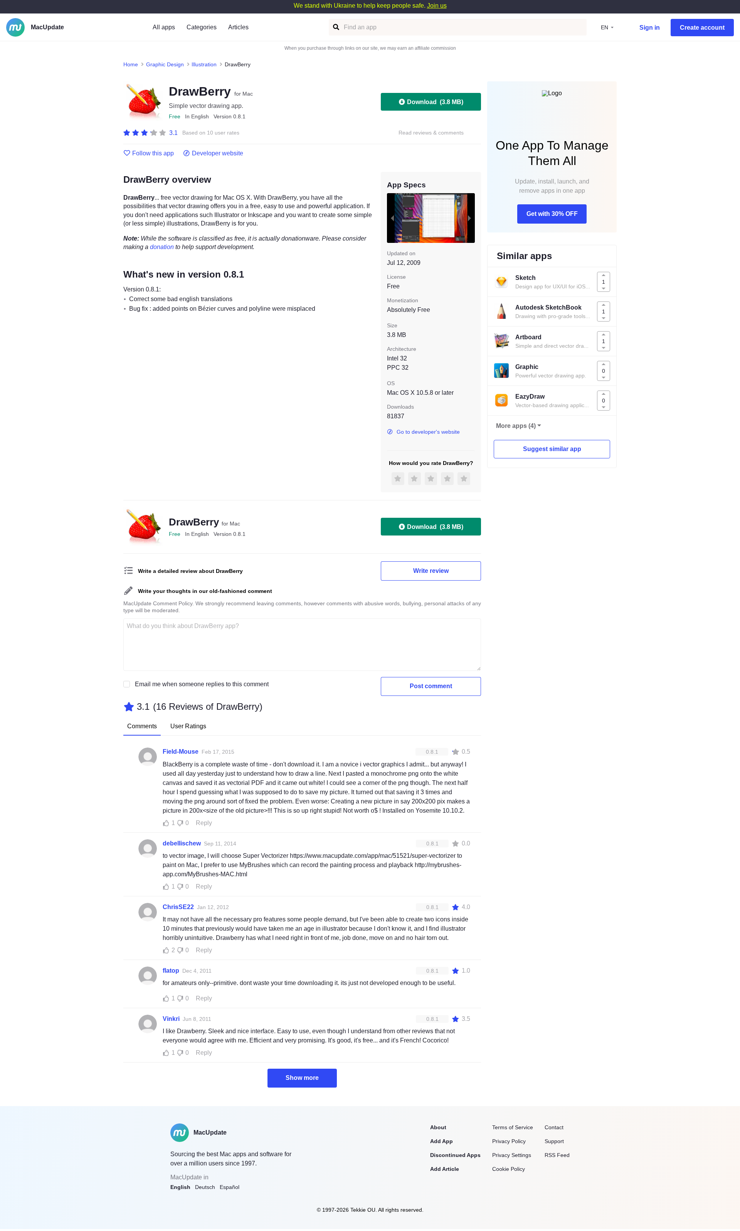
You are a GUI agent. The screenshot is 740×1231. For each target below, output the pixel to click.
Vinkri (171, 1019)
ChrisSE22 (178, 907)
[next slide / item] (469, 217)
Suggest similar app (552, 449)
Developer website (217, 153)
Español (229, 1187)
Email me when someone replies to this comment (202, 684)
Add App (441, 1141)
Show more (302, 1078)
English (180, 1187)
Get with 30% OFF (552, 214)
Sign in (649, 28)
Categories (202, 27)
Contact (554, 1127)
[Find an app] (335, 27)
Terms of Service (512, 1127)
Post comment (431, 686)
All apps (164, 27)
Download (435, 102)
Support (554, 1141)
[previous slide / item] (392, 217)
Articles (238, 27)
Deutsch (205, 1187)
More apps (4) (516, 426)
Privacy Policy (509, 1141)
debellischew (182, 843)
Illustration (204, 64)
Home (130, 64)
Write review (431, 571)
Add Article (444, 1168)
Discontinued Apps (455, 1155)
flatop (171, 971)
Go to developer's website (428, 431)
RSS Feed (557, 1155)
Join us (437, 6)
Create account (702, 28)
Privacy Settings (511, 1155)
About (438, 1127)
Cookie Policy (508, 1168)
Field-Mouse (180, 752)
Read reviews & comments (431, 133)
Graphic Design (165, 64)
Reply (204, 823)
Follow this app (153, 153)
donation (162, 247)
